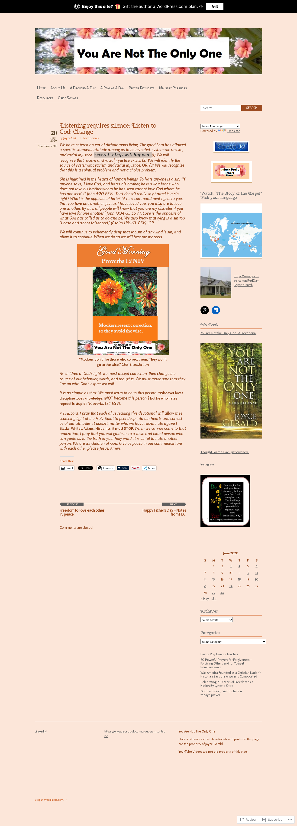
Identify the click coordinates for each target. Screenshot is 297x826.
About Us (57, 87)
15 (213, 579)
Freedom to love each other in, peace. (82, 509)
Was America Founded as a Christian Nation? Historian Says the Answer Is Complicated (230, 674)
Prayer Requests (141, 87)
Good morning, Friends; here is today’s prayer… (221, 693)
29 (213, 593)
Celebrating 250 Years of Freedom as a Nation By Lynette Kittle (226, 683)
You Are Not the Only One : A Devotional (228, 333)
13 (256, 573)
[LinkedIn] (216, 310)
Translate (233, 131)
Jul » (213, 598)
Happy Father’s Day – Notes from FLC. (164, 509)
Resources (45, 97)
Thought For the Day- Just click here (224, 452)
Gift (215, 6)
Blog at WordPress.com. (49, 799)
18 (239, 579)
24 (230, 586)
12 (248, 573)
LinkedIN (41, 731)
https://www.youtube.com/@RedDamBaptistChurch (246, 280)
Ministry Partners (173, 87)
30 (222, 593)
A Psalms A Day (112, 87)
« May (204, 598)
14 (205, 579)
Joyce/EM (69, 138)
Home (41, 87)
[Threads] (204, 310)
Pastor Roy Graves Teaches (219, 654)
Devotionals (90, 138)
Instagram (207, 464)
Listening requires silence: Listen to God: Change (108, 128)
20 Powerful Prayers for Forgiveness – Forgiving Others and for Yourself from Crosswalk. (226, 663)
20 (256, 579)
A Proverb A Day (83, 87)
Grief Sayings (68, 97)
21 (205, 586)
